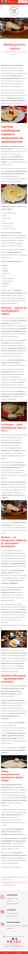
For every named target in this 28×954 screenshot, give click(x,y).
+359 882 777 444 (13, 913)
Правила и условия (13, 943)
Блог (15, 54)
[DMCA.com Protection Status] (14, 939)
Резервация (18, 952)
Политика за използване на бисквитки (14, 945)
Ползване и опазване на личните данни (14, 946)
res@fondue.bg (14, 916)
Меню (6, 952)
